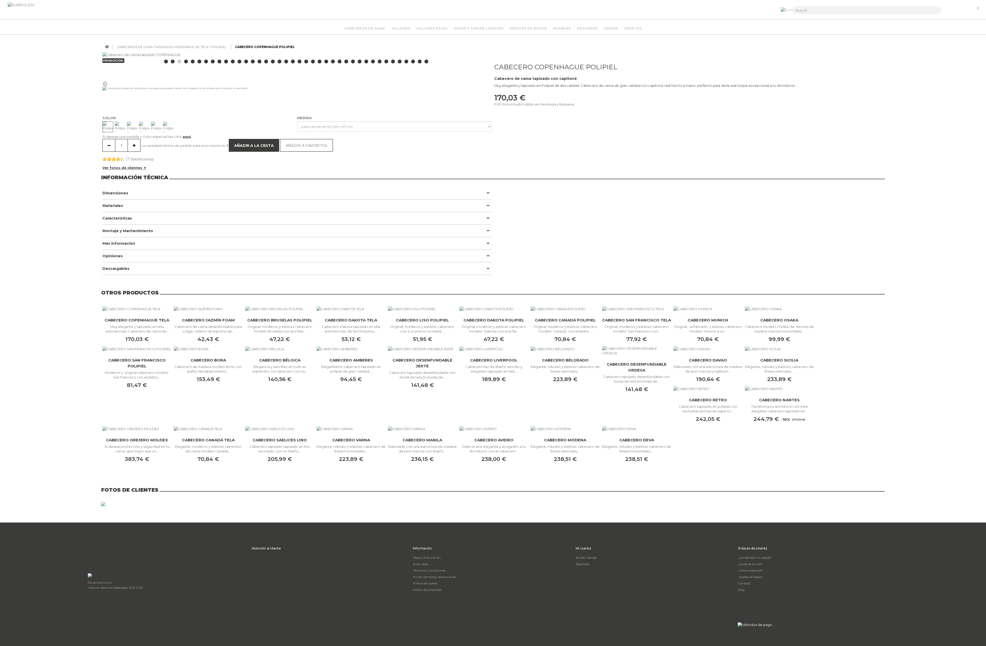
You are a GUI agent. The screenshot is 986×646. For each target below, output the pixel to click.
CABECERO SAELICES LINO (280, 440)
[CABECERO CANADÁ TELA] (208, 428)
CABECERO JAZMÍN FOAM (208, 320)
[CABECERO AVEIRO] (493, 428)
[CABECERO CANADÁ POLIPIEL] (565, 308)
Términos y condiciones (429, 570)
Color (109, 118)
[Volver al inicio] (107, 47)
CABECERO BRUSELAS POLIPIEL (279, 320)
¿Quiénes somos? (750, 564)
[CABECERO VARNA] (351, 428)
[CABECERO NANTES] (779, 389)
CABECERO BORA (208, 360)
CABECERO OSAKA (779, 320)
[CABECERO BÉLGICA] (279, 349)
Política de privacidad (427, 590)
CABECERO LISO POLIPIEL (422, 320)
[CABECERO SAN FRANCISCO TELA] (636, 308)
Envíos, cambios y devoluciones (434, 577)
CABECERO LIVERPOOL (493, 360)
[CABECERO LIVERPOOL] (493, 349)
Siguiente (105, 83)
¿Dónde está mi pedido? (755, 557)
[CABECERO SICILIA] (779, 349)
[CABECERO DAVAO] (708, 349)
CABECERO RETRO (708, 399)
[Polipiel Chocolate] (144, 127)
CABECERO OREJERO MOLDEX (137, 440)
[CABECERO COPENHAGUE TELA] (137, 308)
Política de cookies (425, 583)
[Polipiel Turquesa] (168, 127)
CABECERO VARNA (351, 440)
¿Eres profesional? (750, 570)
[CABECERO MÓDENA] (565, 428)
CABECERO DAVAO (708, 360)
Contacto (744, 583)
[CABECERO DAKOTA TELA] (351, 308)
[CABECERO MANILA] (422, 428)
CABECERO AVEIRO (493, 440)
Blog (741, 590)
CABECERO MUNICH (708, 320)
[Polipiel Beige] (120, 127)
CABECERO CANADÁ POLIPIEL (565, 320)
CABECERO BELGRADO (565, 360)
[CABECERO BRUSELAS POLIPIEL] (279, 308)
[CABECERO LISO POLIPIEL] (422, 308)
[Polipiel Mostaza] (156, 127)
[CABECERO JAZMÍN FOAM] (208, 308)
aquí (187, 137)
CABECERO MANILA (422, 440)
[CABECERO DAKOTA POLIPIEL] (493, 308)
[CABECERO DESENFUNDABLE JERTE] (422, 349)
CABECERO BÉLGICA (279, 360)
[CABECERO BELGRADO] (565, 349)
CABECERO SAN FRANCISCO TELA (636, 320)
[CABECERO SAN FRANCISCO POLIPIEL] (137, 349)
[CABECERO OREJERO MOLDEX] (137, 428)
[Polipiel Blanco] (108, 127)
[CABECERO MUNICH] (708, 308)
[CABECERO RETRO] (708, 389)
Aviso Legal (420, 564)
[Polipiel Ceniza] (132, 127)
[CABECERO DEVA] (636, 428)
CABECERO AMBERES (351, 360)
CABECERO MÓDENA (565, 440)
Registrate (582, 564)
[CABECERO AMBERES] (351, 349)
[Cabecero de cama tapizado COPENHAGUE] (166, 61)
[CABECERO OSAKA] (779, 308)
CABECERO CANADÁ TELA (208, 440)
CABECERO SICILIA (779, 360)
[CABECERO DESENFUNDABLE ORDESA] (636, 351)
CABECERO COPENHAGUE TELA (137, 320)
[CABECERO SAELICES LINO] (279, 428)
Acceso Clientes (586, 557)
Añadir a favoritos (306, 145)
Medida (305, 118)
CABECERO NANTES (779, 399)
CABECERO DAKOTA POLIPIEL (493, 320)
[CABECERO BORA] (208, 349)
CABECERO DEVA (636, 440)
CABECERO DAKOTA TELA (351, 320)
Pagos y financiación (427, 557)
